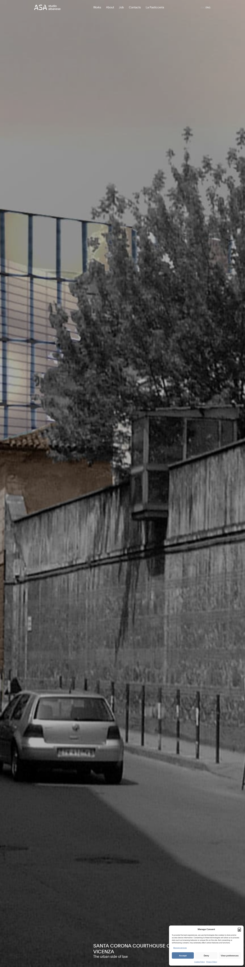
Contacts (135, 7)
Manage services (180, 948)
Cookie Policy (199, 962)
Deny (206, 955)
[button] (239, 929)
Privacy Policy (211, 962)
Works (97, 7)
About (110, 7)
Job (121, 7)
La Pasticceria (155, 7)
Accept (183, 955)
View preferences (230, 955)
